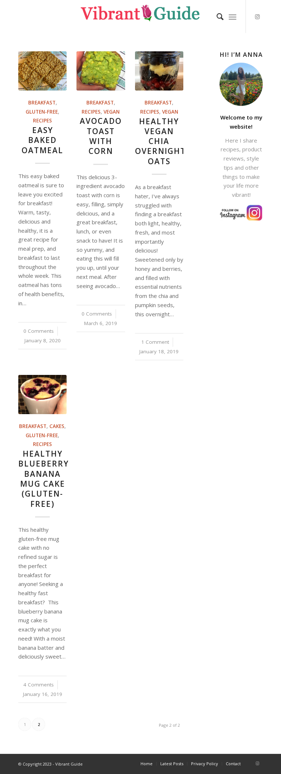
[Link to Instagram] (257, 16)
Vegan (112, 111)
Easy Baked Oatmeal (42, 140)
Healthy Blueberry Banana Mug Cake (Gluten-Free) (43, 479)
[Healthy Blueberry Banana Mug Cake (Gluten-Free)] (42, 394)
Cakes (56, 426)
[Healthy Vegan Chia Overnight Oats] (159, 71)
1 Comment (155, 342)
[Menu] (232, 16)
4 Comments (38, 684)
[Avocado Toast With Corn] (100, 71)
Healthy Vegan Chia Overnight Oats (160, 141)
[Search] (216, 16)
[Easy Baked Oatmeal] (42, 71)
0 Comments (38, 331)
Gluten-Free (42, 111)
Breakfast (42, 102)
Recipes (42, 120)
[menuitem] (216, 16)
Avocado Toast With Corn (101, 136)
